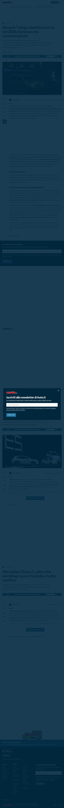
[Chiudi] (58, 390)
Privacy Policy (39, 408)
